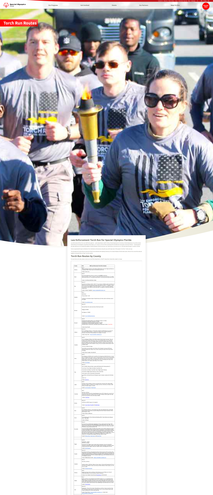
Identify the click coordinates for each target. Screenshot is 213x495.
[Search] (197, 1)
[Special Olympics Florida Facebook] (201, 1)
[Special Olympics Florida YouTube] (205, 1)
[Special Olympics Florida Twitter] (203, 1)
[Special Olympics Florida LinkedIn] (208, 1)
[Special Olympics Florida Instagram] (207, 1)
